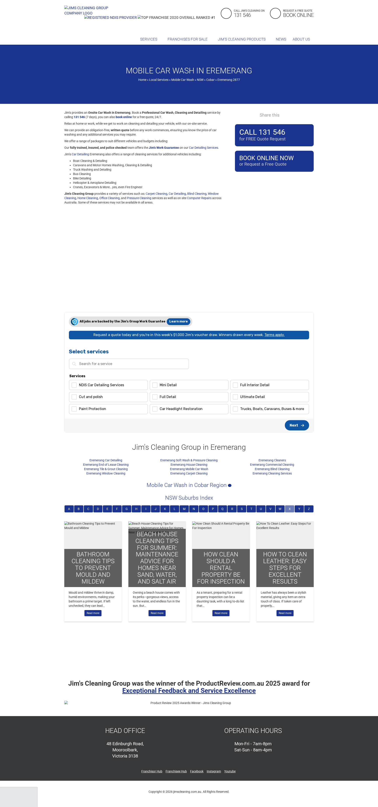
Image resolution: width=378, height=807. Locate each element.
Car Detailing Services (203, 147)
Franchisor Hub (151, 771)
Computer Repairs (199, 198)
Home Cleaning (87, 198)
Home (142, 79)
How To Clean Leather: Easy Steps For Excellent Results (285, 568)
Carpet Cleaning (156, 193)
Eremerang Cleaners (272, 460)
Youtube (230, 771)
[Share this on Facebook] (286, 115)
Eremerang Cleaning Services (272, 473)
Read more (93, 613)
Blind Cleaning (196, 193)
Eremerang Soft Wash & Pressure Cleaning (189, 460)
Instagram (214, 771)
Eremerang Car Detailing (105, 460)
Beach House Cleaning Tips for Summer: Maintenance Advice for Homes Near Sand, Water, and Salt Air (156, 558)
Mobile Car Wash (182, 79)
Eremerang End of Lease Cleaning (106, 464)
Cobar (210, 79)
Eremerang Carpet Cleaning (189, 473)
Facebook (196, 771)
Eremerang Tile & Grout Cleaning (106, 469)
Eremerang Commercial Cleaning (272, 464)
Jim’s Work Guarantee (164, 147)
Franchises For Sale (188, 39)
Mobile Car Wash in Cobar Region (187, 485)
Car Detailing (80, 154)
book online (124, 117)
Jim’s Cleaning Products (242, 39)
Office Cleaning (109, 198)
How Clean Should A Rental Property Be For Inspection (221, 568)
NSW (200, 79)
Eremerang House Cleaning (189, 464)
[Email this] (310, 115)
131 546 (79, 117)
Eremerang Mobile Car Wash (189, 469)
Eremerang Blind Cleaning (272, 469)
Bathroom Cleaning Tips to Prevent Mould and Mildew (93, 568)
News (281, 39)
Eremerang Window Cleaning (105, 473)
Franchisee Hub (176, 771)
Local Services (158, 79)
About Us (302, 39)
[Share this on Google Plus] (302, 115)
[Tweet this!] (294, 115)
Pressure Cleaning (139, 198)
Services (149, 39)
